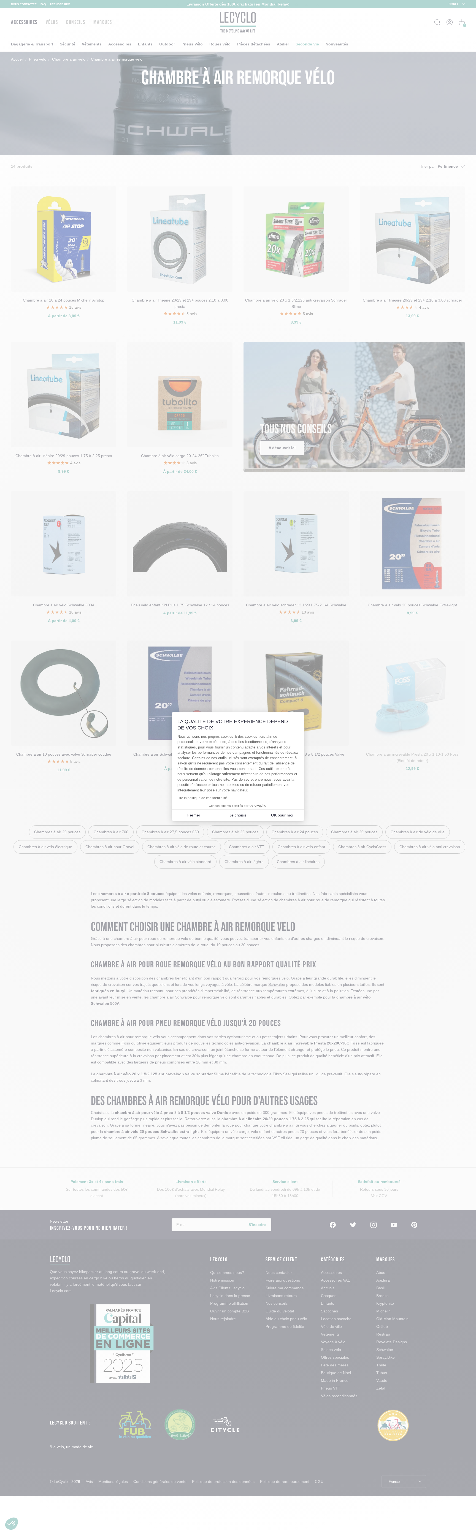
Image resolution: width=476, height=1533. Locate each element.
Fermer (193, 815)
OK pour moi (282, 815)
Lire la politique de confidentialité (202, 798)
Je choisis (238, 815)
